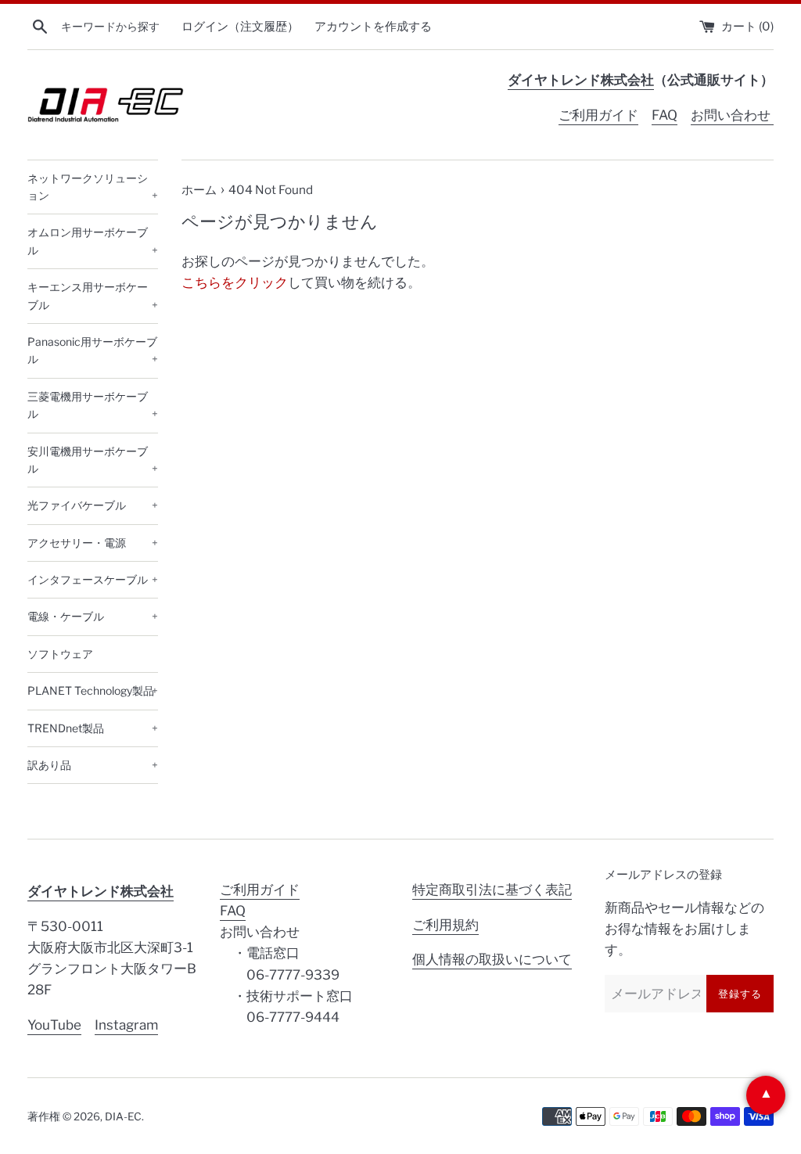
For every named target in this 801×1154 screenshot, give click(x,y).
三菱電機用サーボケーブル (92, 405)
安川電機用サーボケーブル (92, 459)
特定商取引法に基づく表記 (492, 889)
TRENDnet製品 (92, 728)
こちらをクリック (234, 282)
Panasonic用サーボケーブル (92, 350)
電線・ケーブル (92, 616)
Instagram (126, 1025)
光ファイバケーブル (92, 505)
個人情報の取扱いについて (492, 959)
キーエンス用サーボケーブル (92, 295)
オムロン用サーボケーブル (92, 240)
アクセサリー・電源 (92, 542)
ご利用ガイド (598, 115)
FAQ (664, 115)
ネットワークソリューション (92, 186)
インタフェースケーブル (92, 579)
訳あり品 (92, 764)
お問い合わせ (732, 115)
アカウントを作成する (373, 26)
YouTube (54, 1025)
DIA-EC (123, 1116)
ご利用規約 (445, 925)
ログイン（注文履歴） (240, 26)
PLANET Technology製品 (92, 690)
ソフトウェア (60, 653)
